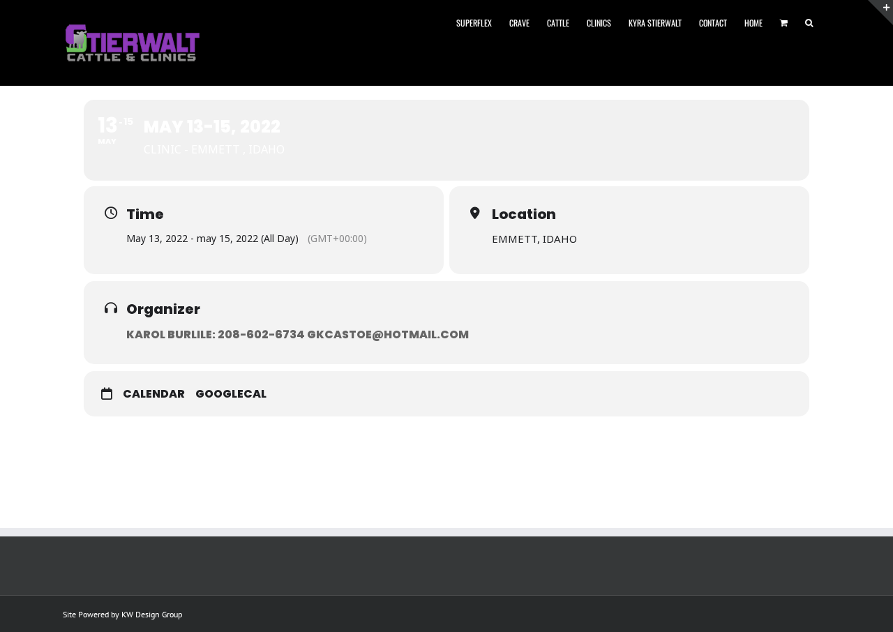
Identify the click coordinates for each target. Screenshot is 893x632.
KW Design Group (151, 614)
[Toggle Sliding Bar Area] (880, 12)
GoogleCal (231, 394)
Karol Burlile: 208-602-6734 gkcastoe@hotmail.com (297, 334)
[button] (809, 22)
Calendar (154, 394)
